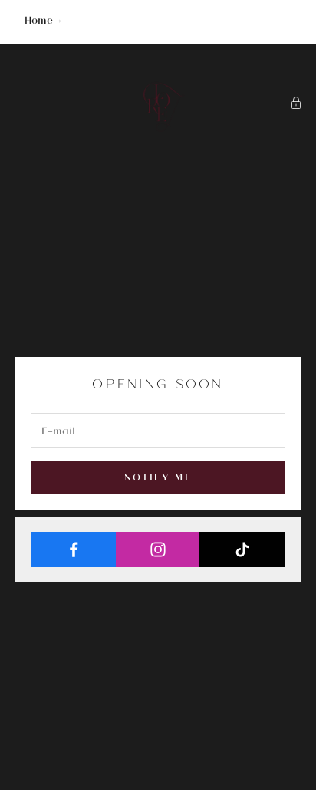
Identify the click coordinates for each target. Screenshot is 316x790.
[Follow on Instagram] (158, 549)
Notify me (158, 476)
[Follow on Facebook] (74, 549)
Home (39, 19)
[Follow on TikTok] (242, 549)
